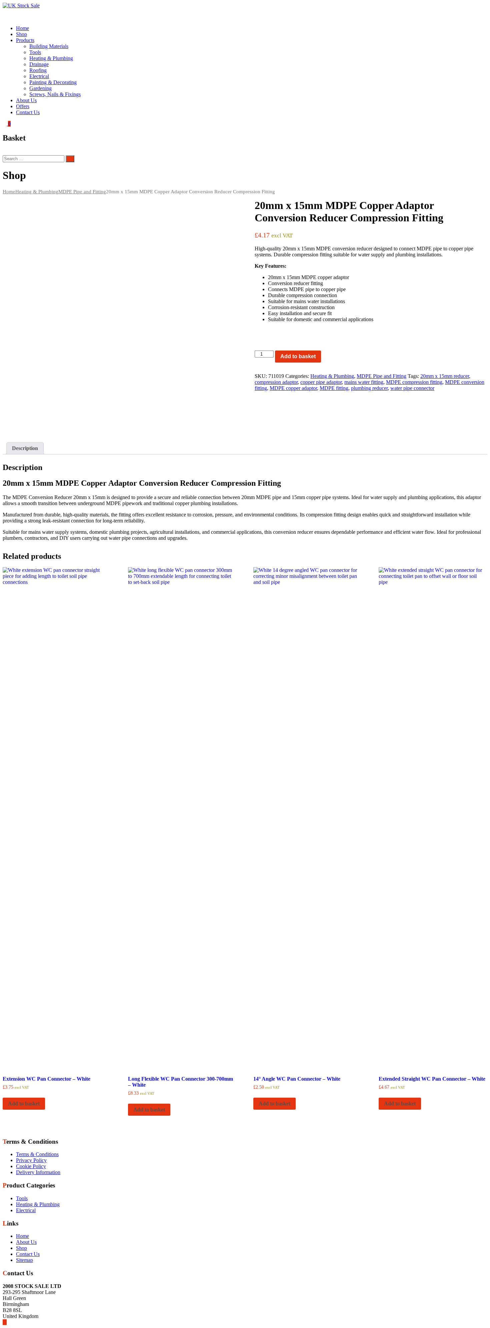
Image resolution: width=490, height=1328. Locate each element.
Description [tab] (25, 448)
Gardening (40, 88)
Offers (22, 106)
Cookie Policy (31, 1166)
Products (25, 40)
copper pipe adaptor (321, 382)
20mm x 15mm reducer (444, 376)
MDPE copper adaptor (293, 388)
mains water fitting (363, 382)
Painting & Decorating (53, 82)
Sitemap (24, 1260)
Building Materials (48, 46)
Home (22, 28)
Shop (21, 34)
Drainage (39, 64)
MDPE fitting (334, 388)
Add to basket (298, 356)
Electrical (39, 76)
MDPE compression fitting (414, 382)
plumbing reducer (369, 388)
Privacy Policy (31, 1160)
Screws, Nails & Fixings (55, 94)
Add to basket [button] (24, 1103)
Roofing (38, 70)
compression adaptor (276, 382)
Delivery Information (38, 1172)
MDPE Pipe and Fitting (82, 191)
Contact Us (28, 112)
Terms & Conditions (37, 1154)
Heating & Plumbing (51, 58)
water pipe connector (412, 388)
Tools (35, 52)
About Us (26, 100)
